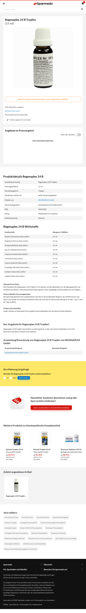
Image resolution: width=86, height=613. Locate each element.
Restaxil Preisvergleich (39, 533)
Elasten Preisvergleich (60, 517)
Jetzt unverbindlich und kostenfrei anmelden (51, 408)
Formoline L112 (27, 517)
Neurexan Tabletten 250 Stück (72, 449)
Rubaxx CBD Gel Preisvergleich (31, 528)
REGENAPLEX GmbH (12, 111)
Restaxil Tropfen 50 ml (41, 449)
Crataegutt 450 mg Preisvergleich (16, 533)
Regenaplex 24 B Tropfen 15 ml (16, 496)
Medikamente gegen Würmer (14, 538)
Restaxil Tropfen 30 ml (14, 449)
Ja (7, 378)
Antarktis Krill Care (11, 517)
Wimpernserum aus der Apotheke (40, 538)
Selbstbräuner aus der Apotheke (34, 544)
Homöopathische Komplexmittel (16, 353)
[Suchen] (82, 9)
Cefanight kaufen (10, 528)
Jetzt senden (23, 378)
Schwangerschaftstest (12, 544)
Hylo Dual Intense (43, 517)
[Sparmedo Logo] (43, 3)
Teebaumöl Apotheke (58, 533)
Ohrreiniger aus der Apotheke (65, 538)
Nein (14, 378)
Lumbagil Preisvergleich (28, 523)
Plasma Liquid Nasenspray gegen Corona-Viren (20, 549)
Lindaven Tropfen (10, 523)
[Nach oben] (80, 607)
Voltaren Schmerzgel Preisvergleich (53, 523)
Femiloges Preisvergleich (54, 528)
